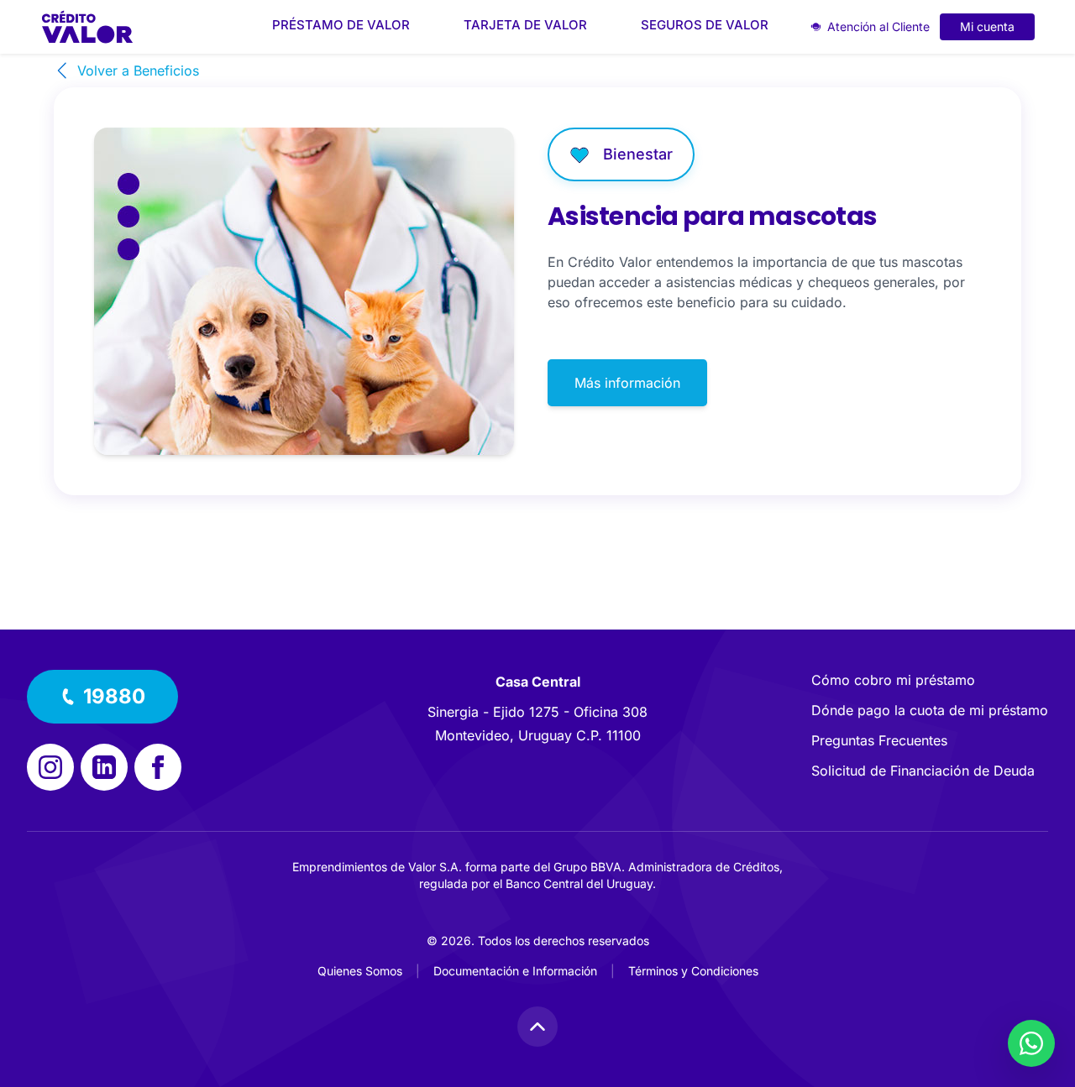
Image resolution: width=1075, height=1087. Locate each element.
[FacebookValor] (157, 767)
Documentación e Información (515, 971)
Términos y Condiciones (693, 971)
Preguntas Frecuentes (879, 740)
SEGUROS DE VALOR (704, 25)
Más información (627, 382)
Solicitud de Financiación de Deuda (923, 770)
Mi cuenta (987, 26)
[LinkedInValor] (104, 767)
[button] (102, 697)
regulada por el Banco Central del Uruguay (536, 883)
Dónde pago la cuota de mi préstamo (929, 710)
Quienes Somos (359, 971)
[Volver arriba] (537, 1026)
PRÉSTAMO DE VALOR (341, 25)
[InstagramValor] (50, 767)
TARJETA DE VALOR (525, 25)
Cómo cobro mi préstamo (893, 680)
